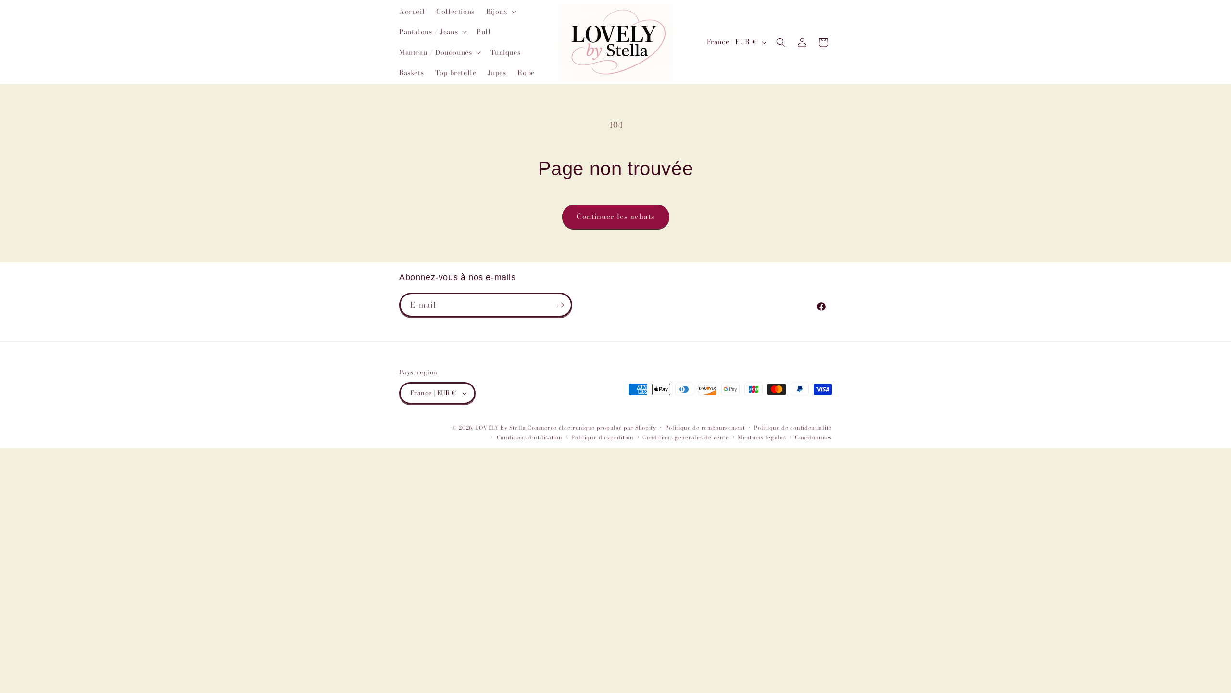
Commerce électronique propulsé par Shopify (592, 428)
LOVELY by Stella (500, 428)
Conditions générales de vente (685, 437)
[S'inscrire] (560, 305)
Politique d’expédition (602, 437)
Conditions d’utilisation (530, 437)
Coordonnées (813, 437)
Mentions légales (762, 437)
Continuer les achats (616, 216)
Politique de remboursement (705, 428)
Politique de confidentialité (793, 428)
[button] (500, 11)
